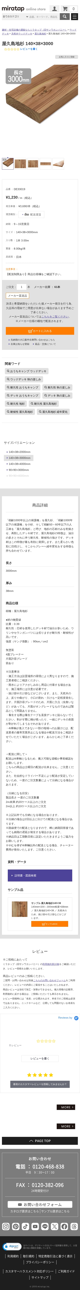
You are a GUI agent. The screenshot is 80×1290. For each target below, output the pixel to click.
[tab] (40, 1058)
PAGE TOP (40, 1141)
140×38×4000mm (19, 463)
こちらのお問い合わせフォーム (49, 980)
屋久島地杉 (40, 33)
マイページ (55, 8)
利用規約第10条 (51, 964)
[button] (12, 1246)
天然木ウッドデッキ (21, 33)
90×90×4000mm (19, 475)
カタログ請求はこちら (24, 1211)
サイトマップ (40, 1277)
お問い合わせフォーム (43, 1204)
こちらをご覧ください (55, 316)
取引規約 (28, 1256)
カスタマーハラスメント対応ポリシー (29, 1271)
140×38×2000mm (19, 451)
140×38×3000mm (19, 457)
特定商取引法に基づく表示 (55, 1256)
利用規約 (13, 1256)
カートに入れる (42, 330)
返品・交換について (45, 344)
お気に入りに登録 (66, 57)
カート (69, 8)
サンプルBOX (51, 924)
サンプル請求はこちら (55, 1211)
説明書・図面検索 (25, 875)
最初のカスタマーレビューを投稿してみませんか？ (40, 1084)
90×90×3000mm (19, 469)
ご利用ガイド (66, 1271)
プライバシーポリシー (40, 1262)
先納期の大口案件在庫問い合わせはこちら (33, 339)
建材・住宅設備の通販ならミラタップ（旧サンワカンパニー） (34, 29)
